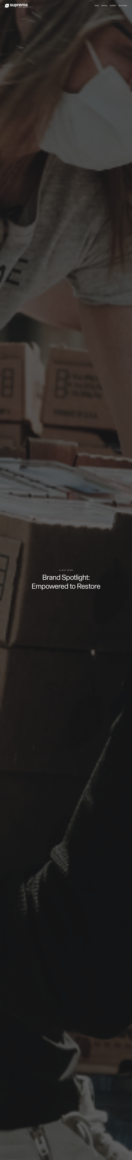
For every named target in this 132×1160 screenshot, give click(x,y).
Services (104, 5)
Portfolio (113, 5)
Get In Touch (122, 5)
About (97, 5)
